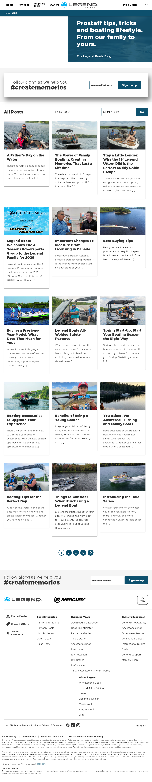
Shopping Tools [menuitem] (90, 644)
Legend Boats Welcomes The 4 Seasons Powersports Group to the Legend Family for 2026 (25, 249)
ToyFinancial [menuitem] (78, 665)
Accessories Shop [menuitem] (81, 644)
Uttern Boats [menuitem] (44, 638)
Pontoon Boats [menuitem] (45, 628)
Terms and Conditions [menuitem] (52, 736)
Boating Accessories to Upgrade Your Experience (24, 420)
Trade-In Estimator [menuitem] (81, 628)
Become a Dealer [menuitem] (89, 698)
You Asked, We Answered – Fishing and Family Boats (120, 420)
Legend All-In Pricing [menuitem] (91, 688)
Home (7, 13)
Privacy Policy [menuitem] (9, 736)
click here (41, 764)
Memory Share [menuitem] (130, 660)
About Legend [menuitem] (91, 696)
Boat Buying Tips (118, 241)
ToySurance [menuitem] (77, 660)
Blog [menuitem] (81, 714)
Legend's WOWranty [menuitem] (134, 622)
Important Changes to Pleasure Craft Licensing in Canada (74, 245)
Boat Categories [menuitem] (48, 630)
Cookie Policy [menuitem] (29, 736)
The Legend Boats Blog (94, 56)
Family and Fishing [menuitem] (48, 622)
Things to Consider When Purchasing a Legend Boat (72, 501)
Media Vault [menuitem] (86, 704)
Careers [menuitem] (83, 693)
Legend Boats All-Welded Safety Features (70, 334)
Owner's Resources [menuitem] (134, 638)
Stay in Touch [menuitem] (87, 709)
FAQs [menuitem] (125, 649)
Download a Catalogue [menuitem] (84, 622)
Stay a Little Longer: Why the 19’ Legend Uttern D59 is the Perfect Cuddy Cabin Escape (121, 163)
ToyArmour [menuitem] (77, 649)
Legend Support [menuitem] (131, 654)
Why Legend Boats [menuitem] (90, 682)
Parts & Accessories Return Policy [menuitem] (90, 670)
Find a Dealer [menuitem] (78, 638)
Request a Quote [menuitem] (81, 633)
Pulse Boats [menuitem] (43, 644)
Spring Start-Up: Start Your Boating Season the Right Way (122, 334)
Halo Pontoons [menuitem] (45, 633)
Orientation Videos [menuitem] (133, 638)
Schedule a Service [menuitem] (133, 633)
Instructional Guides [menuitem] (133, 644)
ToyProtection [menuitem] (79, 654)
